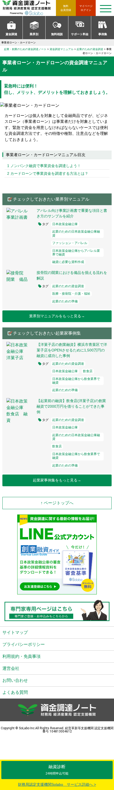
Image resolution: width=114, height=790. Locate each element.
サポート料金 (80, 34)
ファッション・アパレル (69, 243)
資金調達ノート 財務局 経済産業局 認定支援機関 (29, 8)
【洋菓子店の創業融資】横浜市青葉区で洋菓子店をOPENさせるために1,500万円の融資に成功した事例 (72, 350)
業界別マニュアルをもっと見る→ (57, 316)
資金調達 (11, 34)
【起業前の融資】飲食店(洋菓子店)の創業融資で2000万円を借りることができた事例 (71, 406)
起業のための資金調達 (68, 286)
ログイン (86, 8)
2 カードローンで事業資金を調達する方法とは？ (47, 173)
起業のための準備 (65, 301)
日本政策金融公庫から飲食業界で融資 (76, 380)
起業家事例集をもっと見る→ (57, 480)
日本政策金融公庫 (65, 224)
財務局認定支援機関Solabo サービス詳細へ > (57, 784)
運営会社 (10, 668)
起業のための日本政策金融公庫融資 (76, 233)
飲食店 (88, 371)
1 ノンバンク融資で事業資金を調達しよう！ (44, 166)
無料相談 (57, 34)
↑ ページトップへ (57, 503)
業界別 (34, 34)
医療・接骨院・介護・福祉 (71, 293)
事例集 (102, 34)
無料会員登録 (65, 8)
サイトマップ (15, 632)
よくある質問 (15, 692)
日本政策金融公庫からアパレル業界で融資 (76, 252)
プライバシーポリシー (23, 644)
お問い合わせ (15, 680)
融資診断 (57, 769)
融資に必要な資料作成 (68, 262)
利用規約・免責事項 (21, 656)
